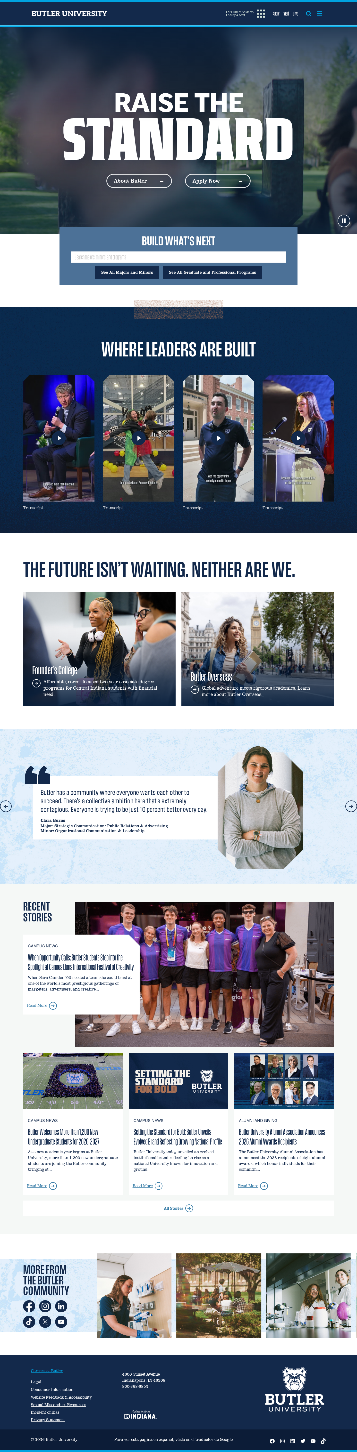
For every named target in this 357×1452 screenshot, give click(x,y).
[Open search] (308, 13)
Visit (286, 13)
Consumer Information (52, 1389)
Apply (276, 13)
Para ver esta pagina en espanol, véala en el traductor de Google (173, 1439)
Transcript (33, 507)
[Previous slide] (6, 806)
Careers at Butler (47, 1370)
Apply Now (206, 180)
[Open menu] (319, 13)
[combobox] (178, 257)
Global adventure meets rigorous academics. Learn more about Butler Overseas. (256, 691)
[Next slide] (351, 806)
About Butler (130, 180)
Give (295, 13)
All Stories (177, 1211)
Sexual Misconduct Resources (58, 1404)
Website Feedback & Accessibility (61, 1397)
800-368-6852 (135, 1386)
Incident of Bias (45, 1412)
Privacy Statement (48, 1419)
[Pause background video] (344, 221)
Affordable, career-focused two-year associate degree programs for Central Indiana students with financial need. (100, 688)
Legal (36, 1382)
